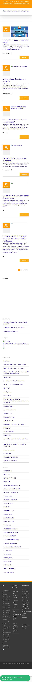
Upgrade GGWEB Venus (10, 461)
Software (5, 203)
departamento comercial (8, 90)
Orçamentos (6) (8, 550)
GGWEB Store (7, 435)
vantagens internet (10, 49)
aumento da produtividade (16, 246)
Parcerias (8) (7, 554)
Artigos (16, 46)
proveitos (19, 166)
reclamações (21, 129)
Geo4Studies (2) (8, 503)
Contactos (6, 388)
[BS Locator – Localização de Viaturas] (6, 341)
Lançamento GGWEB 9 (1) (11, 528)
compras (13, 203)
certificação (22, 125)
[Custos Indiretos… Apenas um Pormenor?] (19, 150)
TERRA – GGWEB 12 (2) (10, 568)
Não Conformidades (7, 129)
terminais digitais (13, 252)
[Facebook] (22, 632)
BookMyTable (7, 377)
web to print (18, 49)
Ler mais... (24, 57)
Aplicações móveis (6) (10, 478)
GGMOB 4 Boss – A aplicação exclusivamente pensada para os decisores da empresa (16, 401)
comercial (19, 87)
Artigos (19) (7, 481)
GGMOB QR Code (8, 421)
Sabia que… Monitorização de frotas (14, 327)
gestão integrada (10, 205)
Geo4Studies (7, 395)
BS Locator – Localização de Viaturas (14, 381)
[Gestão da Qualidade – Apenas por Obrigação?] (19, 111)
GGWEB (16, 205)
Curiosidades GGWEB (17, 202)
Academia (6, 361)
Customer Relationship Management (19, 88)
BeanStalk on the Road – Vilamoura (14, 368)
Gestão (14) (7, 507)
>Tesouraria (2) (8, 470)
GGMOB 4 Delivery (9, 406)
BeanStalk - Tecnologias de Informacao (13, 44)
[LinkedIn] (22, 635)
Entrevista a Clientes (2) (10, 499)
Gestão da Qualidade (23, 127)
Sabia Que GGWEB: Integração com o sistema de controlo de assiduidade (14, 238)
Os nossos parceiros (9, 450)
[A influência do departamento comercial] (19, 70)
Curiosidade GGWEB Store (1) (12, 485)
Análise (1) (6, 474)
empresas (14, 166)
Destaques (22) (8, 496)
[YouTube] (27, 632)
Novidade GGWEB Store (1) (11, 539)
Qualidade (15, 129)
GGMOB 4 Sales (8, 413)
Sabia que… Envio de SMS (11, 331)
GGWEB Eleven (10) (9, 510)
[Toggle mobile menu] (28, 13)
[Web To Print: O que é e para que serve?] (19, 31)
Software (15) (7, 565)
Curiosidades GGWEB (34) (11, 492)
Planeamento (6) (8, 557)
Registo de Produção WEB (11, 457)
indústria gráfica (10, 48)
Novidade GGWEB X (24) (10, 543)
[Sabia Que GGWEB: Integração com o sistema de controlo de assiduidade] (19, 228)
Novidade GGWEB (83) (10, 536)
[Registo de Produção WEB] (16, 345)
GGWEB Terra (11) (9, 521)
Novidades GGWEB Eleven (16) (12, 547)
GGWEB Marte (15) (9, 518)
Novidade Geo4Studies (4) (11, 532)
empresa (9, 166)
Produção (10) (7, 561)
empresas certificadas (8, 127)
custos (21, 164)
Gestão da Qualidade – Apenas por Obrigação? (15, 120)
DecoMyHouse (8, 392)
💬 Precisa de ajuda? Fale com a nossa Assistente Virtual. (13, 678)
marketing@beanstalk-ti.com (21, 3)
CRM (9, 88)
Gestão (20, 46)
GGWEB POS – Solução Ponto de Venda (15, 424)
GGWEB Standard (8, 432)
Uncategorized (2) (9, 572)
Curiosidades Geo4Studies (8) (12, 489)
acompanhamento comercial (9, 87)
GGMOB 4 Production (10, 410)
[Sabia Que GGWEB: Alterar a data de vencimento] (19, 187)
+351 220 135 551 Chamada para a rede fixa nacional (25, 604)
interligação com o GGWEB (9, 249)
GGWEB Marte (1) (8, 514)
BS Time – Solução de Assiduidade (13, 384)
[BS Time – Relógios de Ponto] (5, 350)
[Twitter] (25, 632)
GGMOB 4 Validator (9, 417)
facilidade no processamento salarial (18, 248)
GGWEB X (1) (7, 525)
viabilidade (24, 166)
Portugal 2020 (7, 453)
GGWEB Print (7, 428)
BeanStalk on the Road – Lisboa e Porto (15, 364)
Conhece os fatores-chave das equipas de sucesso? (15, 598)
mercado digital (18, 48)
